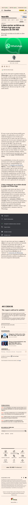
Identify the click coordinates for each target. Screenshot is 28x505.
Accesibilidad (13, 493)
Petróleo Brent (21, 7)
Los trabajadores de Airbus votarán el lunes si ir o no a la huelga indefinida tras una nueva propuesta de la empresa (14, 409)
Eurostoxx (7, 433)
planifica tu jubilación (6, 457)
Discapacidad (18, 351)
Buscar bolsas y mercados (7, 427)
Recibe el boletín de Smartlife (8, 324)
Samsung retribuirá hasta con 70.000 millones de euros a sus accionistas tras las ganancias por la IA (13, 413)
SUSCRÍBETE (22, 10)
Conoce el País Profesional (14, 467)
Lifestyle (3, 23)
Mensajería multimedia (10, 351)
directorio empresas (22, 457)
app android (22, 462)
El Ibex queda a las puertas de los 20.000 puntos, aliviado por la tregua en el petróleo (13, 417)
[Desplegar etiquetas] (26, 352)
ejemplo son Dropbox (16, 165)
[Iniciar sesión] (26, 10)
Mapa (17, 493)
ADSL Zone (23, 17)
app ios (14, 462)
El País (25, 13)
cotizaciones (5, 462)
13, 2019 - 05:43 (14, 63)
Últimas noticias (5, 405)
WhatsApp (3, 351)
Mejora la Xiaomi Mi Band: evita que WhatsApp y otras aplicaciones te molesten (17, 343)
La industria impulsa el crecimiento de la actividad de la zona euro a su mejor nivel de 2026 (12, 421)
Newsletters (22, 493)
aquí (20, 360)
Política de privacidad (7, 493)
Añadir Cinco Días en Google (8, 69)
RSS (19, 493)
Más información (4, 357)
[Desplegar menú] (2, 10)
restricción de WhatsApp (15, 253)
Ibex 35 (3, 7)
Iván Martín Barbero (14, 61)
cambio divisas (14, 457)
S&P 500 (11, 7)
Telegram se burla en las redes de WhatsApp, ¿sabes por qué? (17, 335)
